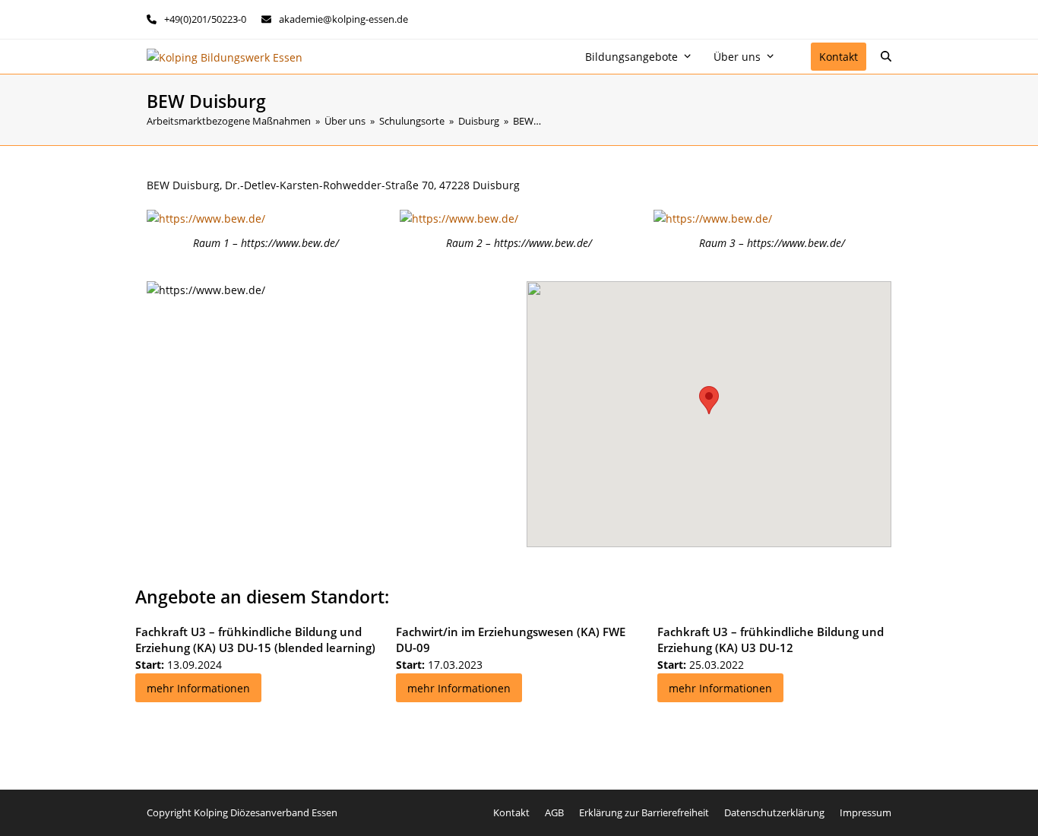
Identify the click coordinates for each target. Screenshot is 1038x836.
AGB (554, 812)
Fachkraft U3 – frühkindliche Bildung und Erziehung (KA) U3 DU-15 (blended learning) (255, 639)
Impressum (865, 812)
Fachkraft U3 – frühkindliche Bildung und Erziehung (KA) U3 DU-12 (770, 639)
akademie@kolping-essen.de (343, 19)
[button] (886, 57)
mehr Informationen (198, 688)
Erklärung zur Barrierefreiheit (644, 812)
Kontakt (511, 812)
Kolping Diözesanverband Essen (265, 812)
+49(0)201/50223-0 (205, 19)
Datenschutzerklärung (774, 812)
